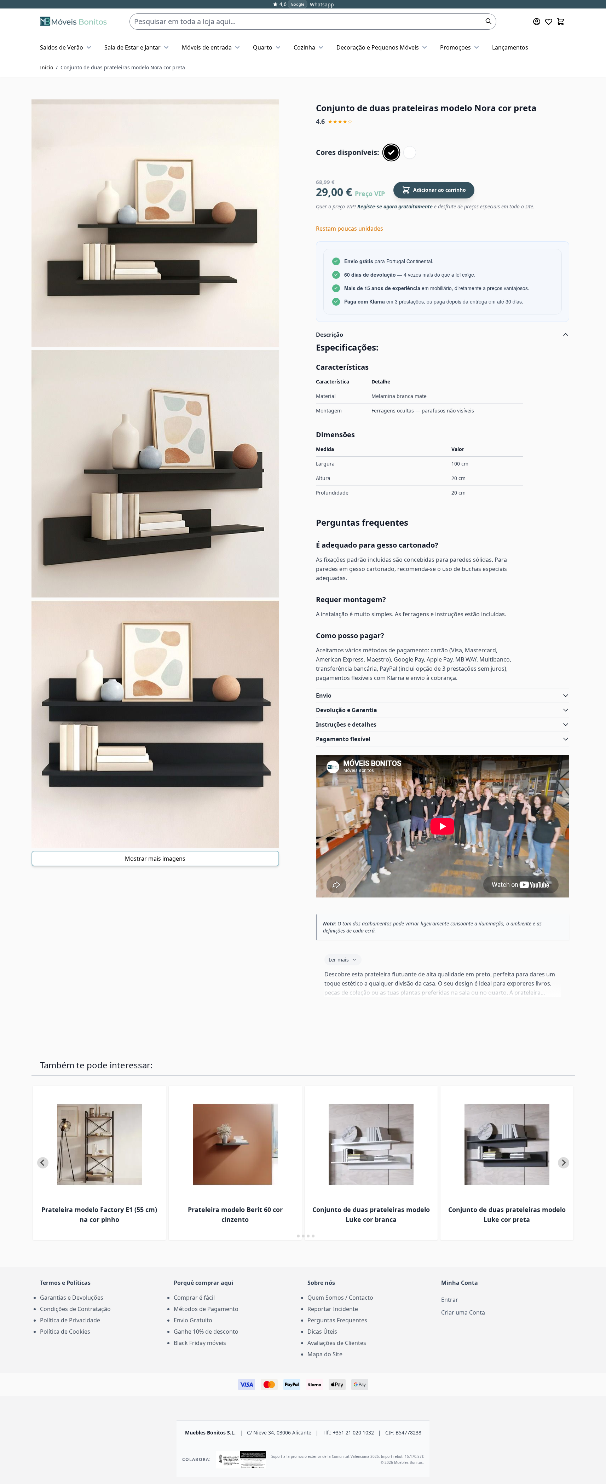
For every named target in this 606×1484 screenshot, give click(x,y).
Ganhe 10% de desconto (206, 1331)
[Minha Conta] (536, 21)
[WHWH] (409, 152)
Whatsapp (322, 4)
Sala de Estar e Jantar (132, 47)
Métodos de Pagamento (206, 1309)
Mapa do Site (324, 1354)
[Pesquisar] (488, 21)
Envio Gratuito (193, 1320)
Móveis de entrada (207, 47)
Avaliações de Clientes (336, 1343)
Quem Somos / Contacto (340, 1297)
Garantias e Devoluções (71, 1297)
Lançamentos (510, 47)
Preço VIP (370, 193)
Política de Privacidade (70, 1320)
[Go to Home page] (73, 21)
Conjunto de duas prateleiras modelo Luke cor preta (507, 1214)
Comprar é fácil (194, 1297)
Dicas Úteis (322, 1331)
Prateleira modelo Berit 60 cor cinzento (235, 1214)
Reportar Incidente (332, 1309)
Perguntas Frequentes (337, 1320)
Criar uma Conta (463, 1312)
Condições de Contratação (75, 1309)
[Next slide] (563, 1162)
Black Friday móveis (200, 1343)
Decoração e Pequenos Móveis (377, 47)
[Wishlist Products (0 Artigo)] (548, 21)
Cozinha (304, 47)
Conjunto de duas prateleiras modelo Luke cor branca (371, 1214)
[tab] (293, 1236)
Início (46, 67)
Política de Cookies (65, 1331)
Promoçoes (455, 47)
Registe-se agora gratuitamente (395, 206)
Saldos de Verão (61, 47)
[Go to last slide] (42, 1162)
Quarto (262, 47)
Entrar (449, 1300)
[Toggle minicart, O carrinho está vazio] (560, 21)
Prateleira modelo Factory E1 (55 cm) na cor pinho (99, 1214)
